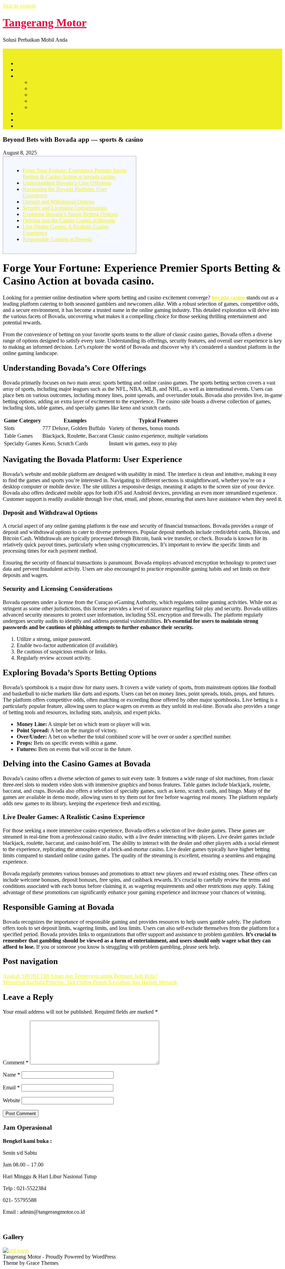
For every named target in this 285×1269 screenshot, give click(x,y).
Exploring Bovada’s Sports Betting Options (70, 214)
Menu (9, 52)
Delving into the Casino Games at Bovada (69, 220)
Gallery (25, 126)
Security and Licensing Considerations (65, 208)
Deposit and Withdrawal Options (59, 202)
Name (11, 1075)
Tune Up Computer (52, 88)
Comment (15, 1062)
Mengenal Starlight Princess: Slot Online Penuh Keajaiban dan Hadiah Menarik (90, 982)
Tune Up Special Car (54, 95)
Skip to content (19, 6)
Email (11, 1087)
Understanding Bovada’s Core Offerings (67, 183)
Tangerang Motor (45, 22)
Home (23, 63)
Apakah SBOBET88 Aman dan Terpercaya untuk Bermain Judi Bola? (80, 976)
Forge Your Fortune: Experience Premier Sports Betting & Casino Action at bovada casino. (75, 173)
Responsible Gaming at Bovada (57, 239)
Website (11, 1100)
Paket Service (32, 76)
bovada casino (228, 297)
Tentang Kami (32, 70)
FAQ (22, 120)
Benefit (25, 113)
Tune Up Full (45, 101)
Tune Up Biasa (47, 82)
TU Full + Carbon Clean (58, 107)
